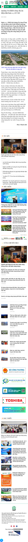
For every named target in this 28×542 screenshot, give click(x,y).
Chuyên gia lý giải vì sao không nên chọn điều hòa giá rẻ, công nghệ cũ (18, 324)
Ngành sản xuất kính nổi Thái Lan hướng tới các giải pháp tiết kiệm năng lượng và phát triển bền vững (13, 271)
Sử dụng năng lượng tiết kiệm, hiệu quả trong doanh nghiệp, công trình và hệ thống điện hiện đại (13, 289)
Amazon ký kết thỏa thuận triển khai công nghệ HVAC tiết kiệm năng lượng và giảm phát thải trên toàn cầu (18, 334)
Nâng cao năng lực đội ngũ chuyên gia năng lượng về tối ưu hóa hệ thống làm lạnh (14, 436)
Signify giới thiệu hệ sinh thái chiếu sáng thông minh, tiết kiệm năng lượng (13, 155)
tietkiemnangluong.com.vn (10, 522)
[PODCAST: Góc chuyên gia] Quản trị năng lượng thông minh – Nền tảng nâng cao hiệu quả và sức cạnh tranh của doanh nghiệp (14, 182)
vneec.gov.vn (18, 522)
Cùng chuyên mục (11, 243)
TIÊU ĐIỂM (7, 187)
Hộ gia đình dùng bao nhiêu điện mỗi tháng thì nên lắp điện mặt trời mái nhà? (18, 359)
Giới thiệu (7, 6)
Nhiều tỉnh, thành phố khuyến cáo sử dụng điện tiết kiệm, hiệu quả (18, 343)
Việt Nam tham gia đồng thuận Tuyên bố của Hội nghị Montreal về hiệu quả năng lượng (18, 307)
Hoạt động (20, 6)
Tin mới (6, 136)
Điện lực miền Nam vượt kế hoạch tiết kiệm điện (17, 351)
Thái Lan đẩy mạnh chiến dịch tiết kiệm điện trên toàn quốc (18, 315)
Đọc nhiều (8, 418)
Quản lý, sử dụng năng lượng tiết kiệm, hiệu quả (14, 296)
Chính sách (13, 6)
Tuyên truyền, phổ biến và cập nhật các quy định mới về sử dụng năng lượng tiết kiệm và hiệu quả (13, 280)
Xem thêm (23, 235)
